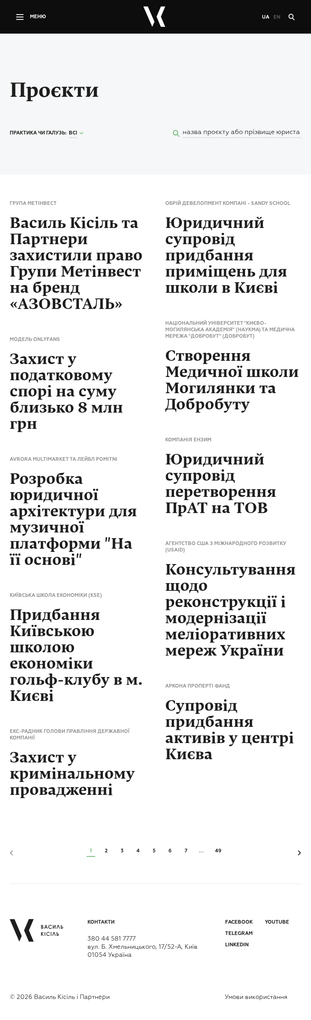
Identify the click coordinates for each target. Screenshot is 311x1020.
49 (218, 851)
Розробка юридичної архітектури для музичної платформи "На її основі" (73, 519)
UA (265, 17)
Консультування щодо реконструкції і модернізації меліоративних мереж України (230, 610)
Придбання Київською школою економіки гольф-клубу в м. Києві (76, 655)
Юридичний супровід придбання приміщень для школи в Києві (226, 255)
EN (276, 17)
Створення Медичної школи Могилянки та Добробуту (232, 380)
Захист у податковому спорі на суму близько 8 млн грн (66, 391)
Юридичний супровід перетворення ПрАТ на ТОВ (220, 483)
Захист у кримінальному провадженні (72, 773)
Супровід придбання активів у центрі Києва (229, 730)
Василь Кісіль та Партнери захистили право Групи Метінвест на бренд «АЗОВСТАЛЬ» (76, 263)
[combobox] (77, 133)
